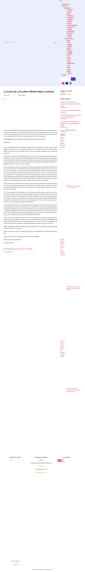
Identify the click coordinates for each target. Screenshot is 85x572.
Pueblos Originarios (22, 95)
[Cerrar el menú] (60, 1)
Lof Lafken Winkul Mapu (8, 251)
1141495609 (41, 466)
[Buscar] (73, 79)
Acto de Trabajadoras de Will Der (68, 130)
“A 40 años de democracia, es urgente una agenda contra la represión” (73, 288)
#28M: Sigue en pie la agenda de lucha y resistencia (74, 186)
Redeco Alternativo (41, 569)
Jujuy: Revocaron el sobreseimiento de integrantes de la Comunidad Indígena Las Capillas (70, 123)
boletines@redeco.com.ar (41, 472)
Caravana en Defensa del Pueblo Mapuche (70, 110)
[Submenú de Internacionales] (74, 39)
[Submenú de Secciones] (68, 6)
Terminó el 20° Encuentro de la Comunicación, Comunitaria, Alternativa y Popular (70, 103)
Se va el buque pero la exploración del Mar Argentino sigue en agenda (74, 390)
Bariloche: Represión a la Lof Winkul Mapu (22, 249)
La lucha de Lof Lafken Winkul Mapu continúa (29, 91)
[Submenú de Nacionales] (71, 8)
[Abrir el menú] (55, 43)
